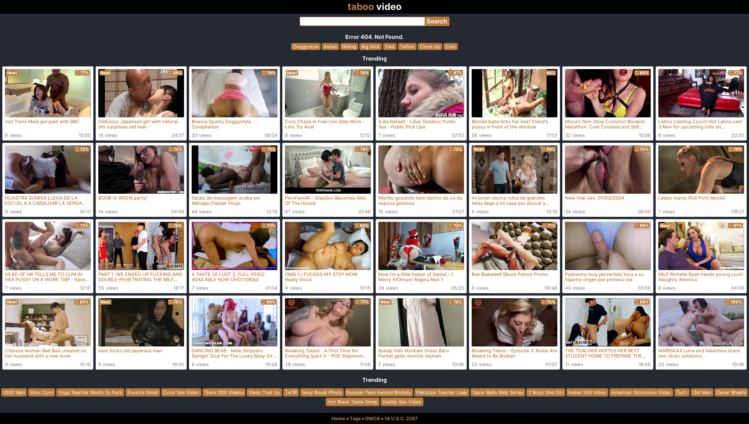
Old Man (702, 392)
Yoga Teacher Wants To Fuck (90, 392)
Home (338, 418)
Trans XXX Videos (224, 392)
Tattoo (407, 46)
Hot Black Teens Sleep (352, 402)
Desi (390, 46)
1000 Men (14, 392)
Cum (451, 46)
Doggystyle (306, 46)
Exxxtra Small (143, 392)
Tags (355, 418)
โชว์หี (291, 392)
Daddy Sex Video (402, 402)
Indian (330, 46)
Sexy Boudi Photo (322, 392)
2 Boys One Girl (545, 392)
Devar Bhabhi (731, 392)
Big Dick (370, 46)
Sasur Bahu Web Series (498, 392)
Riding (349, 46)
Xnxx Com (41, 392)
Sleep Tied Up (264, 392)
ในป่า (682, 392)
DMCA (372, 418)
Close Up (430, 46)
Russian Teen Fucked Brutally (379, 392)
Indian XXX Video (587, 392)
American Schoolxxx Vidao (641, 392)
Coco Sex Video (181, 392)
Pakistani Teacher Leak (441, 392)
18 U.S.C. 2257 (401, 418)
